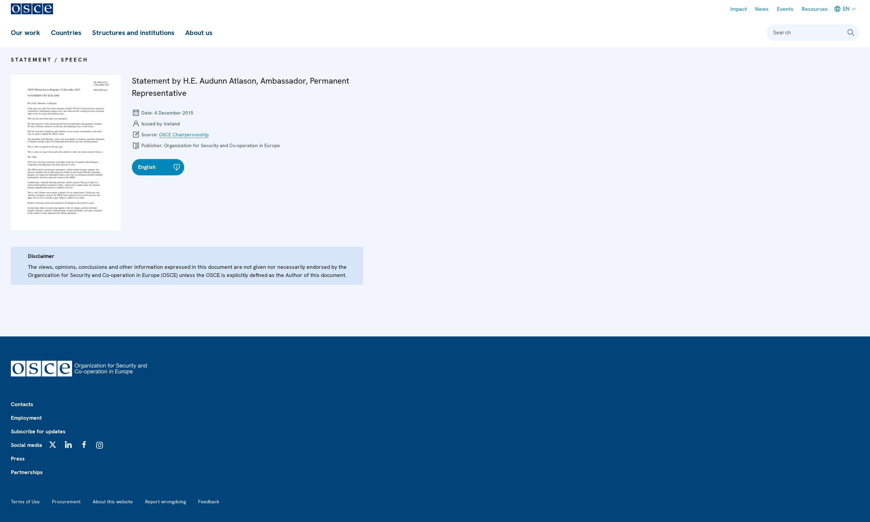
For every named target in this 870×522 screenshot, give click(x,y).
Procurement (66, 502)
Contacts (22, 404)
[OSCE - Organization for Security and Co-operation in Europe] (32, 8)
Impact (738, 9)
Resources (815, 9)
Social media (26, 445)
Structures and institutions (133, 32)
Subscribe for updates (38, 431)
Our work (25, 32)
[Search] (851, 32)
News (762, 9)
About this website (113, 502)
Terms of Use (25, 502)
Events (785, 9)
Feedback (208, 502)
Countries (66, 32)
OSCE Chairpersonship (184, 135)
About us (198, 32)
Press (18, 458)
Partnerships (27, 472)
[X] (53, 444)
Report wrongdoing (165, 502)
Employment (26, 417)
